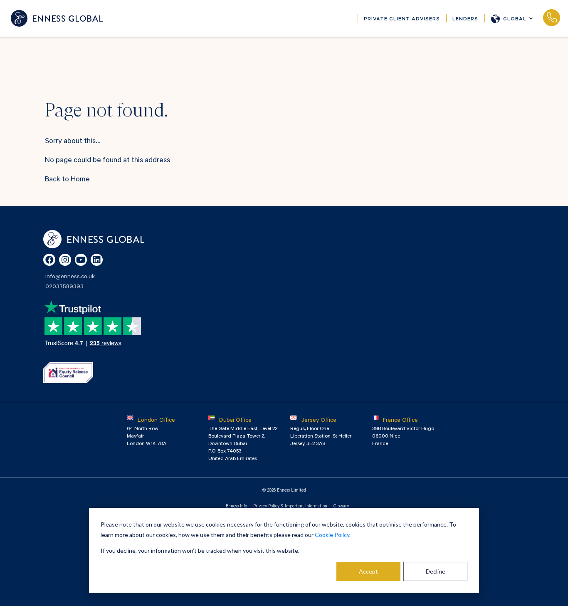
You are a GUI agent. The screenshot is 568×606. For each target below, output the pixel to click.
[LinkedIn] (97, 260)
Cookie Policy (332, 534)
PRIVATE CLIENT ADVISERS (402, 19)
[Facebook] (49, 260)
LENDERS (465, 19)
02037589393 (551, 18)
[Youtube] (81, 260)
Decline (435, 571)
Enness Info (236, 506)
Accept (368, 571)
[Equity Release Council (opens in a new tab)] (68, 372)
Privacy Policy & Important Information (290, 506)
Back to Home (67, 180)
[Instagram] (65, 260)
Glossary (341, 506)
